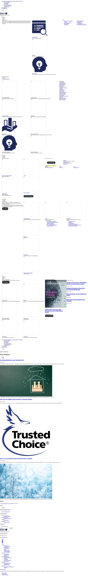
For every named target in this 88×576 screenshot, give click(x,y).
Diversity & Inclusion (7, 560)
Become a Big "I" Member (73, 225)
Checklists (61, 88)
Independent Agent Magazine (82, 24)
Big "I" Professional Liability (6, 175)
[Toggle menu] (4, 352)
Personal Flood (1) (7, 522)
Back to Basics (66, 23)
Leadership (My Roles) (8, 5)
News (3, 278)
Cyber (25, 175)
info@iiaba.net (4, 537)
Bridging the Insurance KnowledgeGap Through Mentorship (76, 289)
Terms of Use (4, 573)
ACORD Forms (62, 82)
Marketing (5, 558)
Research (25, 300)
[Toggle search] (1, 352)
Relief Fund (68, 218)
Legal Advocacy (6, 548)
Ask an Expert (34, 73)
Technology (33, 115)
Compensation (61, 89)
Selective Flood (76, 167)
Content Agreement (5, 574)
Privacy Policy (4, 572)
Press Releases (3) (5, 526)
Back (4, 156)
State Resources (6, 6)
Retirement (4, 133)
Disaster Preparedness (62, 92)
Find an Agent (4, 7)
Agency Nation (4, 300)
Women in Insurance (50, 223)
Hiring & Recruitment (5, 97)
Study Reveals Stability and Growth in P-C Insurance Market (16, 399)
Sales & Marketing (34, 97)
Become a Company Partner (28, 272)
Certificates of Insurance (63, 87)
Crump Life (61, 167)
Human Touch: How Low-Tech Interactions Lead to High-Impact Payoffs (54, 311)
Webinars (33, 55)
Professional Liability (62, 98)
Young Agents (26, 254)
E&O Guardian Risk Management (80, 21)
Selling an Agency (62, 99)
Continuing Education (67, 22)
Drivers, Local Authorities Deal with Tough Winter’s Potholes (16, 458)
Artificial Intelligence (62, 84)
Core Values (6, 342)
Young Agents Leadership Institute (52, 222)
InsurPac (25, 236)
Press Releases (26, 318)
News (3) (3, 507)
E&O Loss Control (62, 94)
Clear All (16, 503)
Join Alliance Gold (66, 162)
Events (46, 218)
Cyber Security (61, 91)
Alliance (3, 562)
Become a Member (7, 2)
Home (3, 544)
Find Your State (4, 8)
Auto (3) (3, 519)
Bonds (60, 166)
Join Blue (64, 160)
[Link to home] (4, 14)
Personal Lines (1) (5, 517)
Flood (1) (3, 521)
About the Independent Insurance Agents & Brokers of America (12, 1)
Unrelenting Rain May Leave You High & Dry (12, 360)
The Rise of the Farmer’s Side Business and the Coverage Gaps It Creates (77, 283)
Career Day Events (72, 221)
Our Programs (6, 3)
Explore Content (34, 37)
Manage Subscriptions (5, 318)
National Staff (6, 547)
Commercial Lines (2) (5, 515)
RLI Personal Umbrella (49, 167)
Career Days (61, 86)
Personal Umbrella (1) (7, 518)
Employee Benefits (62, 93)
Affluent (46, 166)
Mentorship (66, 24)
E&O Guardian (61, 95)
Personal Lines (79, 22)
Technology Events (50, 225)
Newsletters (25, 336)
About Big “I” (6, 545)
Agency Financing (62, 83)
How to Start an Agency (34, 133)
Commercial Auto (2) (7, 516)
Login (3, 10)
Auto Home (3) (6, 520)
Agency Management (4, 503)
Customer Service (62, 90)
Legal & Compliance (5, 115)
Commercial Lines (80, 23)
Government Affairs (27, 218)
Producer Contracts (62, 97)
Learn (3, 19)
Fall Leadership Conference (51, 221)
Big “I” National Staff (7, 4)
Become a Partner (7, 552)
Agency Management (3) (6, 511)
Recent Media (4, 336)
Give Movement (71, 223)
